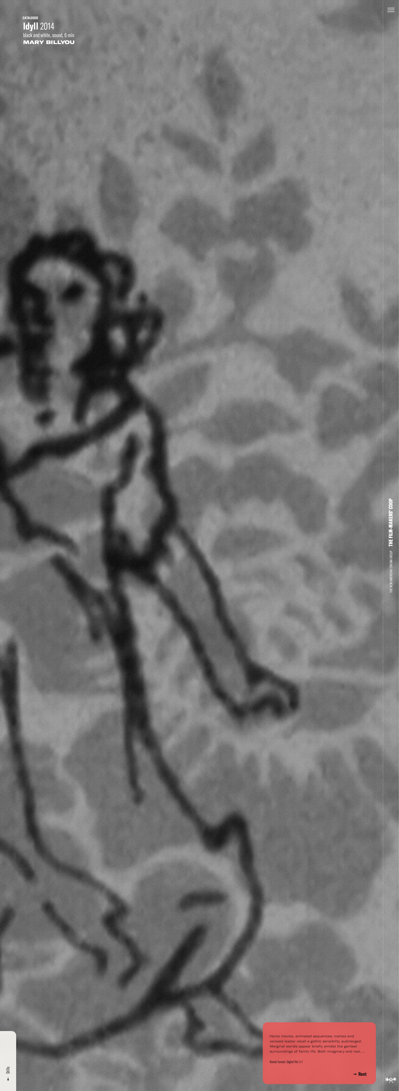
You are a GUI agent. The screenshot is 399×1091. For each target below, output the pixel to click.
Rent (362, 1074)
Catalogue (30, 18)
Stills (8, 1071)
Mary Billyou (49, 42)
